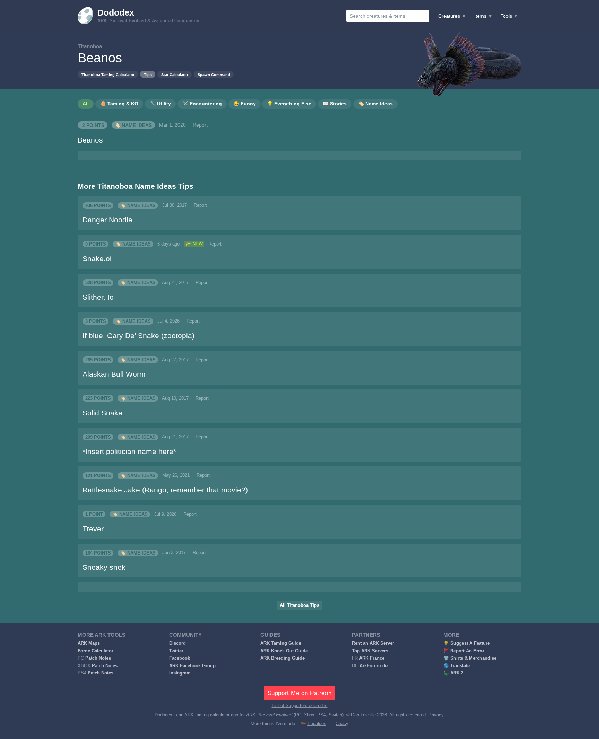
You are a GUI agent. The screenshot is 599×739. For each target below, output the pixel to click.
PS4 (321, 715)
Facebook (179, 658)
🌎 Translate (456, 665)
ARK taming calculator (206, 715)
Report (200, 125)
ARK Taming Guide (280, 643)
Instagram (180, 673)
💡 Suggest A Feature (466, 643)
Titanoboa (90, 46)
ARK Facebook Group (192, 665)
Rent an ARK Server (373, 643)
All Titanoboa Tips (299, 605)
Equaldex (316, 723)
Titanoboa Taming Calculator (107, 74)
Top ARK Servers (370, 650)
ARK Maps (89, 643)
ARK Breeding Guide (282, 658)
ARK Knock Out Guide (284, 650)
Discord (177, 643)
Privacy (435, 715)
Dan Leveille (363, 715)
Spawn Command (214, 74)
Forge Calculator (95, 650)
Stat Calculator (174, 74)
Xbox (309, 715)
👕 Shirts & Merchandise (469, 658)
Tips (148, 74)
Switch (335, 715)
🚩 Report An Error (463, 650)
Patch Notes (98, 658)
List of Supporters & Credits (300, 705)
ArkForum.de (373, 665)
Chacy (342, 723)
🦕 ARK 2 (453, 673)
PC (298, 715)
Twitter (176, 650)
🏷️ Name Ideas (133, 125)
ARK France (371, 658)
